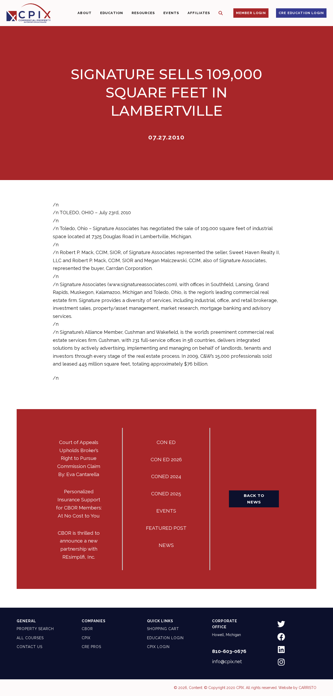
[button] (221, 13)
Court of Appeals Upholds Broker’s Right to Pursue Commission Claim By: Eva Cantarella (78, 458)
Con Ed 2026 (166, 459)
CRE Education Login (301, 13)
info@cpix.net (227, 661)
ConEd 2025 (166, 493)
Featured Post (166, 528)
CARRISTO (307, 688)
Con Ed (166, 442)
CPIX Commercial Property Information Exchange (28, 13)
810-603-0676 (229, 651)
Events (166, 511)
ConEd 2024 (166, 476)
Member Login (251, 13)
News (166, 545)
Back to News (254, 498)
